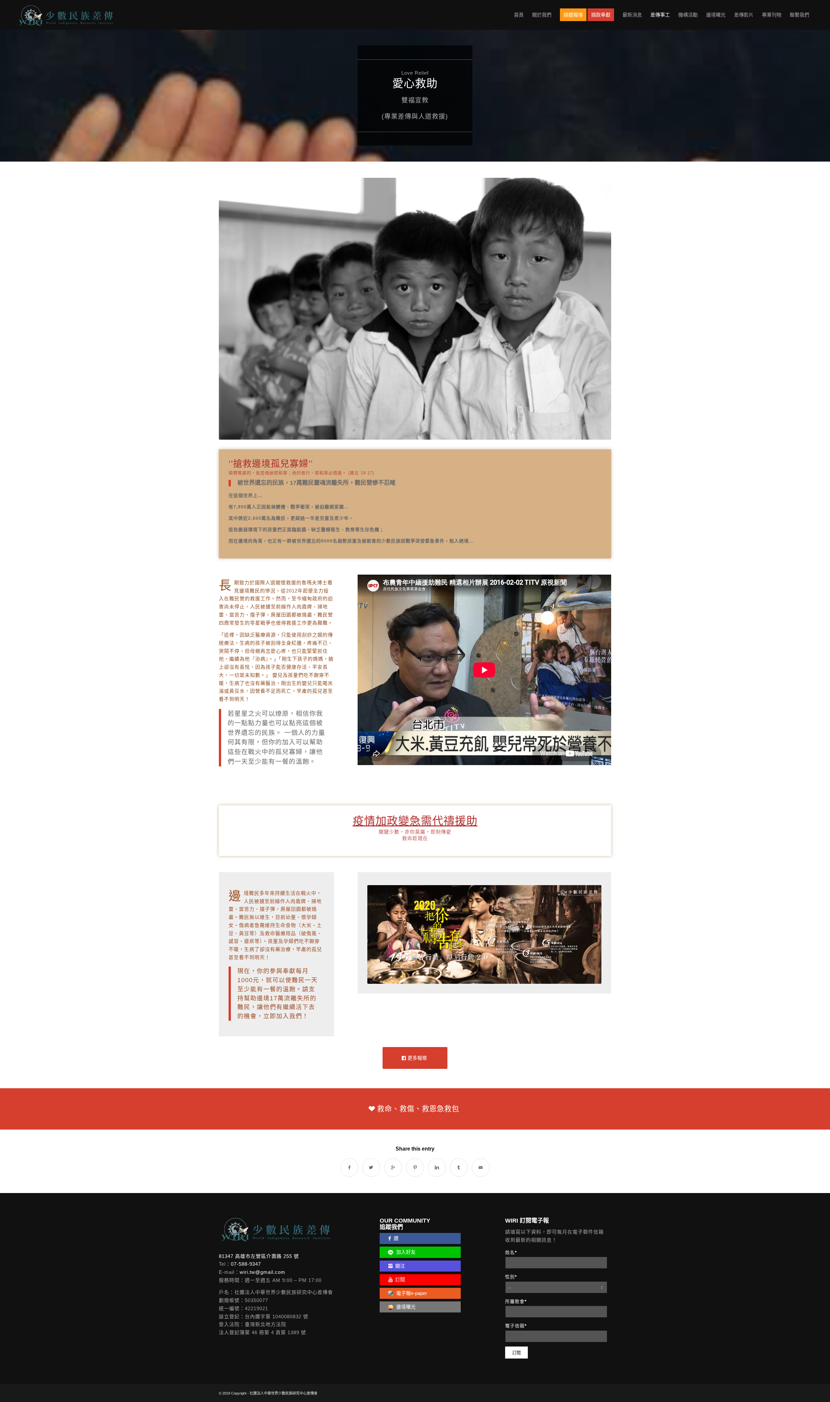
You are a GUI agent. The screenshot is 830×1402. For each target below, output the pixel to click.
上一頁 (233, 288)
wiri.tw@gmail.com (262, 1231)
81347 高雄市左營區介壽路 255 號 (259, 1215)
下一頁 (596, 288)
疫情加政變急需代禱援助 (415, 780)
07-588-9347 (246, 1223)
